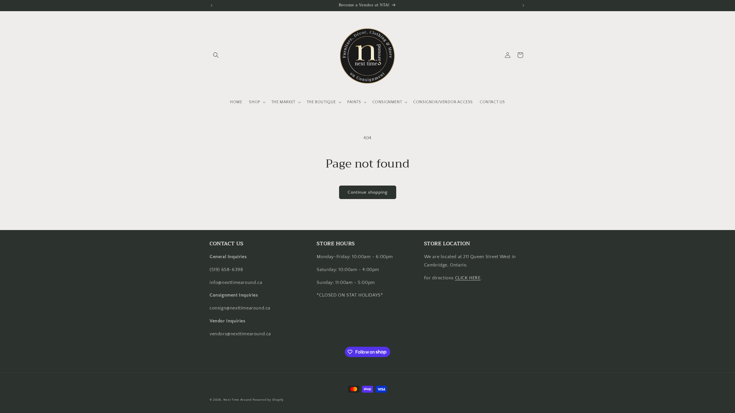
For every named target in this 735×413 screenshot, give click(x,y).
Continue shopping (368, 192)
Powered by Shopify (268, 400)
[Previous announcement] (211, 5)
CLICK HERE (468, 277)
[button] (216, 55)
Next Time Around (237, 400)
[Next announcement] (523, 5)
